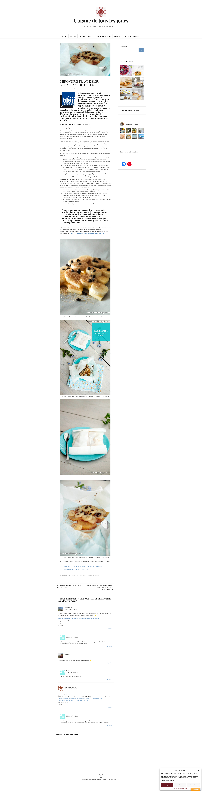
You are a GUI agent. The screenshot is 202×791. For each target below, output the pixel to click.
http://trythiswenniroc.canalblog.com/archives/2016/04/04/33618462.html (78, 618)
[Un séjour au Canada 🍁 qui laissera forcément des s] (128, 130)
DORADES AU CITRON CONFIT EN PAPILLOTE (77, 569)
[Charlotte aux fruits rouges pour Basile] (126, 70)
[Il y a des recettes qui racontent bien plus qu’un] (134, 130)
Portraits (91, 36)
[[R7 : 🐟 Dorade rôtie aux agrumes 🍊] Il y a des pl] (128, 136)
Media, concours (80, 89)
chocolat (72, 575)
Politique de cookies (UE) (131, 36)
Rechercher (123, 46)
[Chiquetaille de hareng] (126, 82)
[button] (199, 770)
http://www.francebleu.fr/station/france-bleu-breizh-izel (87, 233)
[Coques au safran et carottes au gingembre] (138, 70)
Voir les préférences (193, 785)
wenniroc (67, 607)
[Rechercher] (141, 50)
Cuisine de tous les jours (101, 20)
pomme (97, 575)
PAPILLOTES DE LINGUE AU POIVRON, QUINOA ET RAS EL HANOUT (83, 566)
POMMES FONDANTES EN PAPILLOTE (74, 572)
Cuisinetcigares (69, 687)
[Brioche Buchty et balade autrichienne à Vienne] (138, 94)
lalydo (67, 654)
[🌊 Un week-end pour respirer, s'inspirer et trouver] (134, 136)
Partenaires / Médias (104, 36)
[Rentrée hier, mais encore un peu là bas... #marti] (141, 136)
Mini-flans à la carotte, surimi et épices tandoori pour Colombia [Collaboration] (100, 587)
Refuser (180, 785)
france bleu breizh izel (82, 575)
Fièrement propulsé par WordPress (91, 779)
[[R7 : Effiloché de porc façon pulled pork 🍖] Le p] (122, 136)
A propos (185, 788)
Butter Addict (70, 636)
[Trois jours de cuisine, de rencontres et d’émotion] (122, 130)
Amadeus (109, 779)
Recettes (73, 36)
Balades (82, 36)
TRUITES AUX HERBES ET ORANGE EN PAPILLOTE (78, 564)
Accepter (167, 785)
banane (67, 575)
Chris (71, 89)
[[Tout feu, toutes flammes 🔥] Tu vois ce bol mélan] (141, 130)
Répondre (109, 628)
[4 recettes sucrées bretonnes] (126, 94)
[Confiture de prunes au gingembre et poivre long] (138, 82)
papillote (91, 575)
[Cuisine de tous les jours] (101, 12)
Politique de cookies (178, 788)
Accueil (64, 36)
